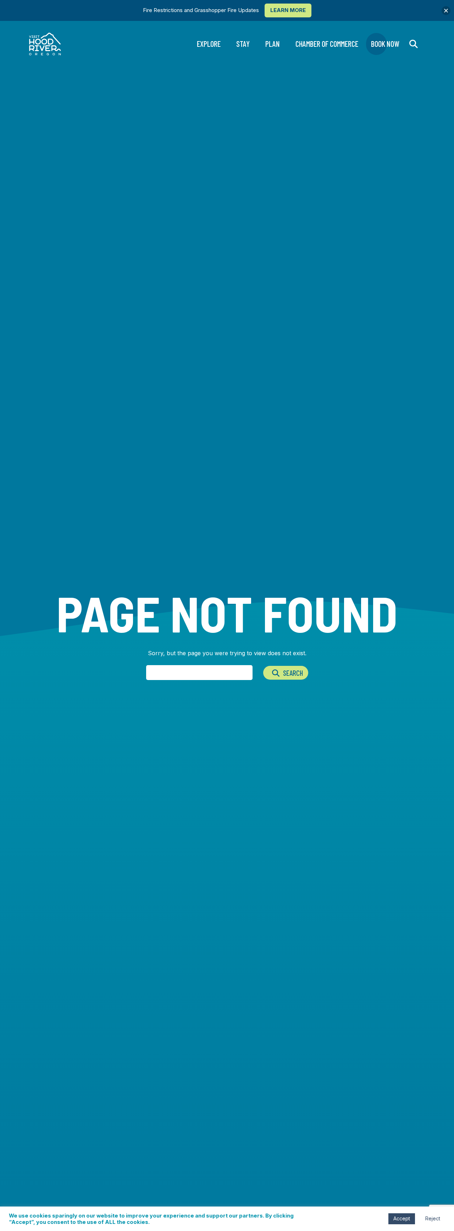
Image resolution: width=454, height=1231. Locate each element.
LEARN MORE (288, 10)
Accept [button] (401, 1218)
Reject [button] (432, 1218)
